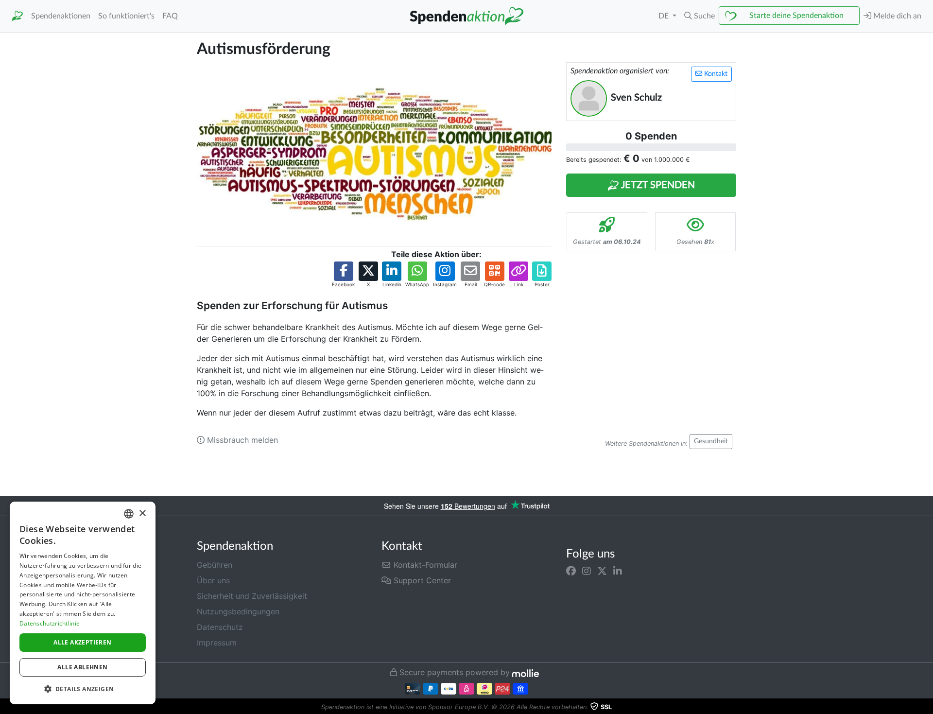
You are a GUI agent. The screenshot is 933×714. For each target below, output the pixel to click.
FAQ (170, 16)
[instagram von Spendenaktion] (586, 570)
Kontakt (714, 73)
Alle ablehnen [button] (82, 667)
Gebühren (214, 565)
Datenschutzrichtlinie (49, 623)
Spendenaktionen (60, 16)
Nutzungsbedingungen (238, 611)
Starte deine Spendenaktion (796, 15)
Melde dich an (896, 16)
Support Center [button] (421, 580)
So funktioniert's (126, 16)
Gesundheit (711, 441)
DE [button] (664, 16)
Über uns (213, 580)
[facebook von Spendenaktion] (571, 570)
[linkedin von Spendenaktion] (617, 570)
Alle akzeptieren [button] (82, 642)
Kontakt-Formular (424, 565)
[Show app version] (926, 707)
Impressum (217, 642)
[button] (699, 16)
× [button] (142, 513)
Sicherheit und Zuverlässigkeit (252, 596)
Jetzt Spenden (657, 185)
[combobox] (129, 514)
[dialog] (83, 603)
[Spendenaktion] (17, 16)
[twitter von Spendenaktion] (602, 570)
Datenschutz (220, 627)
